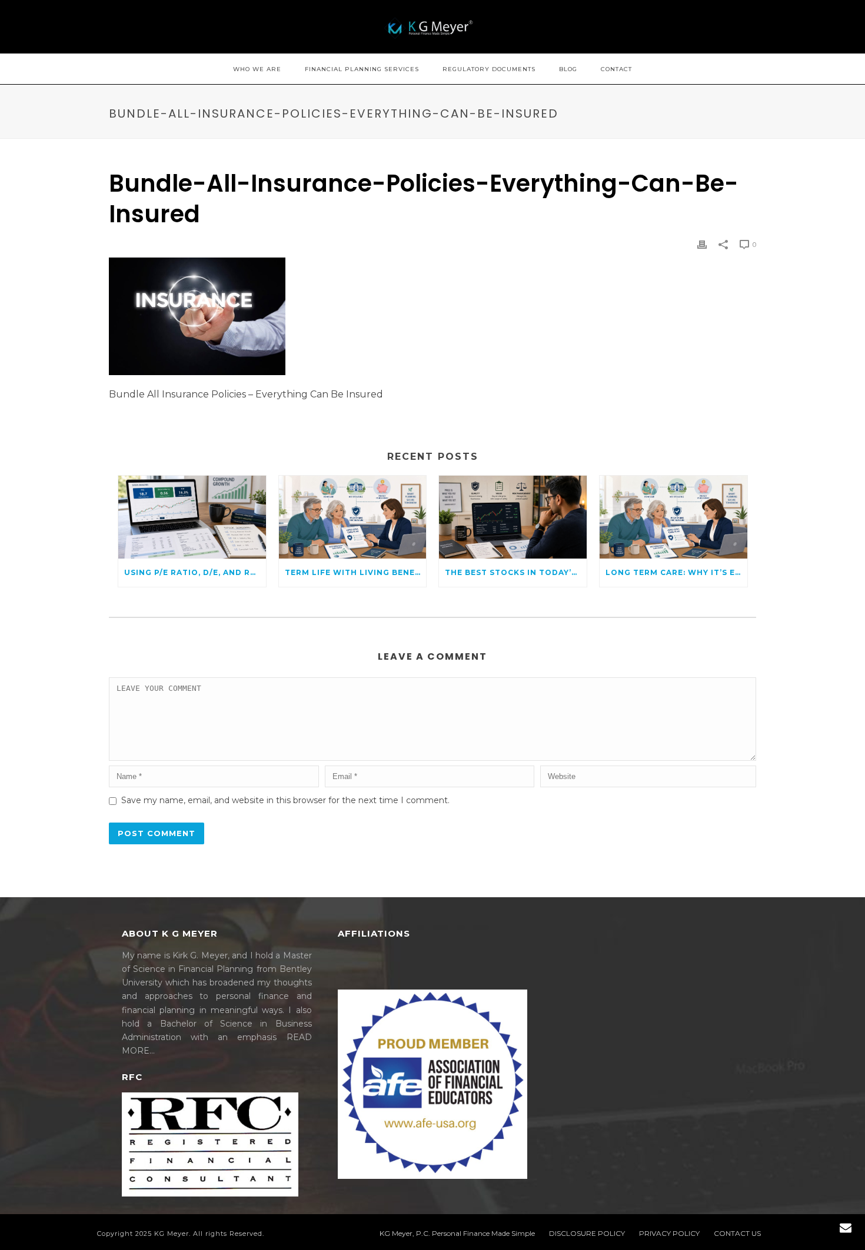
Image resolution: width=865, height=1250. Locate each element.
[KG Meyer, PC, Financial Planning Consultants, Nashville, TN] (382, 969)
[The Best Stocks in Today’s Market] (513, 517)
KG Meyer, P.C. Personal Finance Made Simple (457, 1233)
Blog (568, 69)
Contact (616, 69)
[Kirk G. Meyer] (432, 26)
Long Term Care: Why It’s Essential (676, 572)
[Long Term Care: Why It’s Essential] (673, 517)
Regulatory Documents (489, 69)
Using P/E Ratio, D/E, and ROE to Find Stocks (195, 572)
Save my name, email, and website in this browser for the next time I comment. (285, 800)
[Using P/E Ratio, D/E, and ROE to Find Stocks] (192, 517)
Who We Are (257, 69)
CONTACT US (737, 1233)
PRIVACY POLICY (669, 1233)
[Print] (702, 244)
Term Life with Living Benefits (356, 572)
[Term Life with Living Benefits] (353, 517)
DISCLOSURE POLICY (587, 1233)
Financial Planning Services (362, 69)
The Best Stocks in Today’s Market (516, 572)
